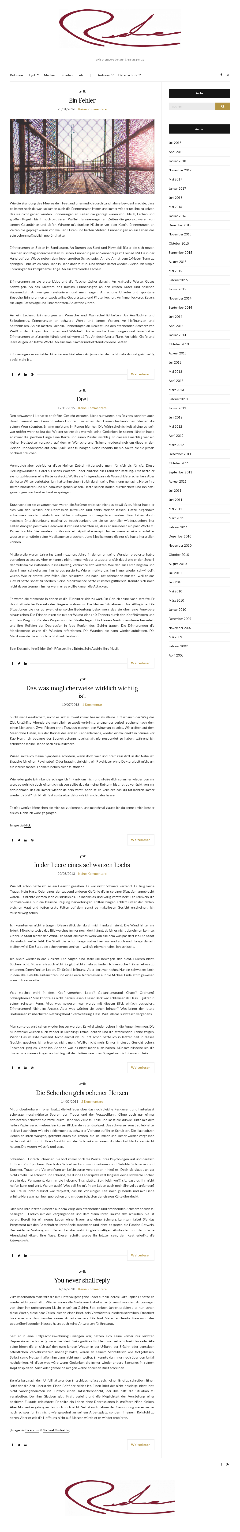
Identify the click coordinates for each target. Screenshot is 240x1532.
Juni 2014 (175, 317)
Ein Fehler (82, 100)
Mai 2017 (175, 179)
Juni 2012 (175, 417)
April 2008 (176, 655)
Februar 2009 (178, 646)
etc (81, 75)
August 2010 (178, 564)
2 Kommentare (92, 1101)
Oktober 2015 (179, 243)
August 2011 (178, 481)
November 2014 (180, 298)
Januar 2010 (177, 609)
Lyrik (32, 75)
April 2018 (176, 152)
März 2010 (176, 600)
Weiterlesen (140, 374)
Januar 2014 (177, 335)
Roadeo (67, 75)
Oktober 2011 (179, 463)
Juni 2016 (175, 198)
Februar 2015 (178, 280)
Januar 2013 (177, 408)
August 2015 (178, 262)
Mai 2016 (175, 207)
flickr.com (32, 1430)
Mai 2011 (175, 509)
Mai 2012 (175, 426)
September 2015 (180, 252)
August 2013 (178, 353)
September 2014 (180, 307)
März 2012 (176, 445)
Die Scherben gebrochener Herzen (82, 1093)
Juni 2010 (175, 582)
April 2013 (176, 381)
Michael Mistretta (56, 1430)
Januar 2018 (177, 161)
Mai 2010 (175, 591)
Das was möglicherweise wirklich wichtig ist (82, 692)
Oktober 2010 (179, 555)
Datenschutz (127, 75)
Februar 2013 (178, 399)
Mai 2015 (175, 271)
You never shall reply (82, 1280)
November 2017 (180, 170)
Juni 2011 (175, 500)
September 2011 (180, 472)
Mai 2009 (175, 637)
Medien (49, 75)
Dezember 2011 (180, 454)
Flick (27, 825)
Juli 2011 (175, 490)
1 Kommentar (92, 704)
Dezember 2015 (180, 225)
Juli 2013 (175, 362)
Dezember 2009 (180, 619)
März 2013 (176, 390)
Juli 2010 (175, 573)
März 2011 (176, 518)
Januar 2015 (177, 289)
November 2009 (180, 628)
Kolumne (16, 75)
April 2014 (176, 326)
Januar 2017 (177, 188)
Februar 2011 (178, 527)
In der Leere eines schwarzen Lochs (82, 865)
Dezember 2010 (180, 536)
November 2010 (180, 545)
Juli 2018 (175, 143)
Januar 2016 (177, 216)
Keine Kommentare (92, 109)
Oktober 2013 (179, 344)
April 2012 (176, 436)
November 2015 (180, 234)
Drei (82, 399)
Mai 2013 (175, 371)
